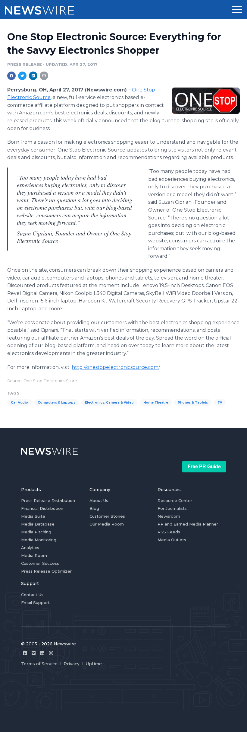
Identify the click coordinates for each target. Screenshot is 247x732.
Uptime (94, 663)
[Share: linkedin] (33, 76)
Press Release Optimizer (46, 571)
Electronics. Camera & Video (109, 402)
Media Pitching (36, 531)
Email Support (35, 602)
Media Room (34, 555)
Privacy (72, 663)
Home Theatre (155, 402)
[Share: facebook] (11, 76)
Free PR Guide (204, 466)
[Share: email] (44, 76)
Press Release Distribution (48, 500)
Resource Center (175, 500)
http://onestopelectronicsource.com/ (115, 367)
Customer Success (40, 563)
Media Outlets (172, 539)
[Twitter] (34, 653)
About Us (98, 500)
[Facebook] (25, 653)
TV (219, 402)
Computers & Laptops (56, 402)
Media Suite (33, 516)
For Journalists (172, 508)
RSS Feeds (169, 531)
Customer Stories (107, 516)
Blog (94, 508)
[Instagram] (51, 653)
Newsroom (169, 516)
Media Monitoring (38, 539)
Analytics (30, 547)
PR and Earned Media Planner (188, 524)
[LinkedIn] (42, 653)
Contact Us (32, 594)
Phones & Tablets (193, 402)
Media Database (38, 524)
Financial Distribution (42, 508)
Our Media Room (106, 524)
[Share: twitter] (22, 76)
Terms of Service (39, 663)
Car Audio (19, 402)
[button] (237, 10)
